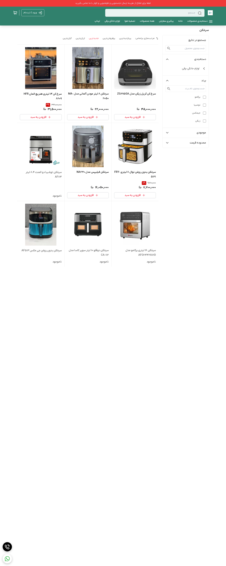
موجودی (201, 132)
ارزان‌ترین (80, 38)
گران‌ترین (67, 38)
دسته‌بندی (200, 59)
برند (203, 80)
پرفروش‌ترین (109, 38)
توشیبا (197, 105)
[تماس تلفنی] (7, 546)
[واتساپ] (7, 558)
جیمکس (196, 113)
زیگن (197, 120)
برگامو (197, 97)
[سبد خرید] (15, 13)
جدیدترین (94, 38)
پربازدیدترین (125, 38)
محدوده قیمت (198, 142)
